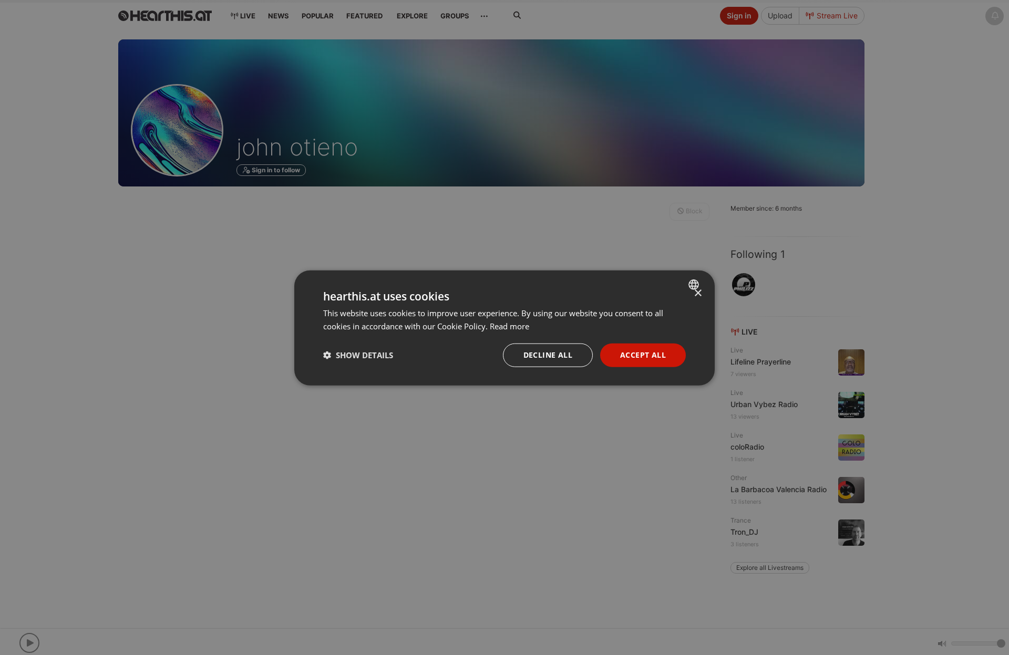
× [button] (698, 293)
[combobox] (695, 284)
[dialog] (504, 327)
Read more (509, 325)
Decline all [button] (547, 354)
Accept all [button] (643, 354)
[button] (358, 354)
